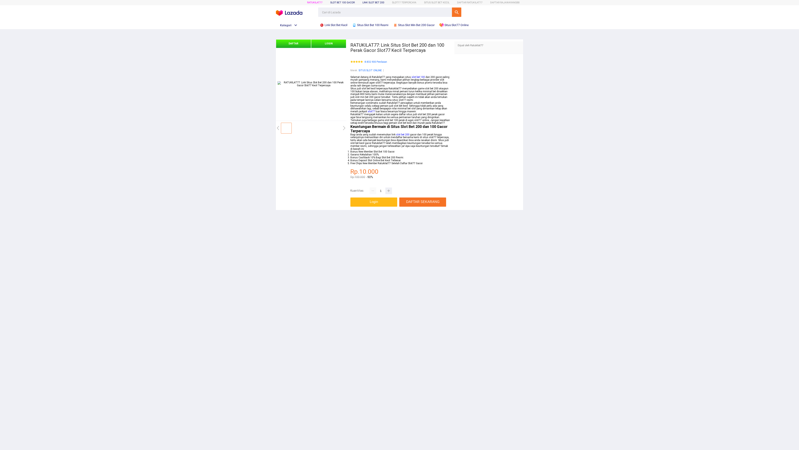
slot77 (371, 111)
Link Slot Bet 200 (373, 2)
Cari (456, 12)
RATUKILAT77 (315, 2)
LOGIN (329, 43)
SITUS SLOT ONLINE (370, 70)
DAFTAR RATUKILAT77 (470, 2)
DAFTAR (293, 43)
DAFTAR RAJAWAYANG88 (505, 2)
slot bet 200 (402, 134)
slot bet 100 (418, 77)
